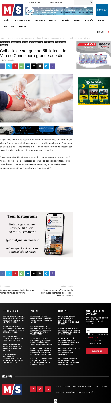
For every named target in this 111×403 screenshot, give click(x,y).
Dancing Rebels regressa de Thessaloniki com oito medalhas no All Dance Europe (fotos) (13, 358)
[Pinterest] (15, 66)
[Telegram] (46, 66)
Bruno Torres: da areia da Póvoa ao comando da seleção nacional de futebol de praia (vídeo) (41, 351)
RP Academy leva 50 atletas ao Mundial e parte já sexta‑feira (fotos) (12, 347)
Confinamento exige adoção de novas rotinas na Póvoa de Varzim (17, 291)
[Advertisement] (33, 192)
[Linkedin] (27, 66)
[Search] (90, 2)
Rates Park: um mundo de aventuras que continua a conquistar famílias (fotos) (68, 361)
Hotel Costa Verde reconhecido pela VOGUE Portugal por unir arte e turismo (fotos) (14, 329)
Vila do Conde (12, 38)
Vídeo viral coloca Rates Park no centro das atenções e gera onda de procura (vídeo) (41, 341)
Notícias (25, 42)
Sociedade (4, 45)
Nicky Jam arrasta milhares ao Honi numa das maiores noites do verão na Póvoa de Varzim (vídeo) (40, 330)
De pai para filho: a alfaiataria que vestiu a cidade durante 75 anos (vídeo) (41, 319)
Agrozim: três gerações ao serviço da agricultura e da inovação (69, 351)
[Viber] (52, 66)
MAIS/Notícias (49, 42)
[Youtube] (48, 389)
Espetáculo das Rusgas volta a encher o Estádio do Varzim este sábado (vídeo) (41, 361)
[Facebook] (2, 66)
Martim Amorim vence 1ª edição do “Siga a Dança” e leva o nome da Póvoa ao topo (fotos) (14, 319)
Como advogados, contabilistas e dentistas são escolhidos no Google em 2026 (68, 320)
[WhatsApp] (21, 66)
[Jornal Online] (13, 10)
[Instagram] (40, 389)
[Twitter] (9, 66)
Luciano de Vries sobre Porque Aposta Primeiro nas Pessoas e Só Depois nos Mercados (69, 331)
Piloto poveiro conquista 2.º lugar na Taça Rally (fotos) (13, 338)
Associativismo (26, 38)
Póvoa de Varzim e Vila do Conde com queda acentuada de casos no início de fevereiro (57, 293)
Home (2, 38)
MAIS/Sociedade (61, 42)
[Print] (40, 66)
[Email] (34, 66)
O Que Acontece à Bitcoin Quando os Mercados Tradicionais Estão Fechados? (68, 341)
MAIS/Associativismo (36, 42)
